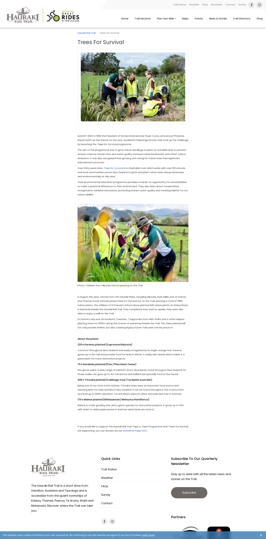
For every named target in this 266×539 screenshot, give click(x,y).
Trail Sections (143, 18)
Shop (260, 18)
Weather (194, 4)
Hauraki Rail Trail (87, 32)
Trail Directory (241, 18)
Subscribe (189, 492)
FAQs (205, 4)
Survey (242, 4)
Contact (230, 4)
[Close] (261, 535)
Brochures (216, 4)
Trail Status (179, 4)
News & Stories (218, 18)
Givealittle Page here (135, 430)
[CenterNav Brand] (43, 19)
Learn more (148, 535)
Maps (185, 18)
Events (199, 18)
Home (124, 18)
